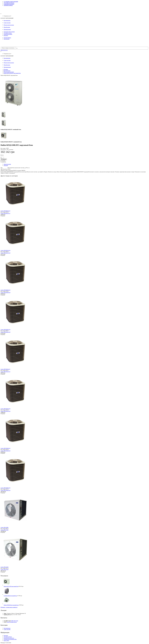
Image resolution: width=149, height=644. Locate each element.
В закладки (3, 160)
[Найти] (17, 48)
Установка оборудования (9, 31)
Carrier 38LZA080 (4, 527)
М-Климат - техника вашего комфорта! (9, 607)
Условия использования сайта (10, 639)
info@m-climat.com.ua (12, 622)
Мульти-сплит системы (9, 71)
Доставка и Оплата (8, 636)
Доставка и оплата (8, 33)
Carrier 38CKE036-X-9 (5, 250)
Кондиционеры (7, 70)
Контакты (6, 35)
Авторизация (6, 38)
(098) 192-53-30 (4, 50)
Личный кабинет (7, 37)
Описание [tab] (6, 165)
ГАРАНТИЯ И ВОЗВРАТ (9, 4)
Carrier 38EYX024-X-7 (5, 369)
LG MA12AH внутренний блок (10, 595)
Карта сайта (6, 640)
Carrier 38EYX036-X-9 (5, 408)
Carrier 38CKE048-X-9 (5, 290)
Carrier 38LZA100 (4, 567)
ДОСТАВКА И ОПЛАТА (9, 2)
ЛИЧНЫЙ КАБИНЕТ (8, 5)
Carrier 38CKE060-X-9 (5, 329)
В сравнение (3, 161)
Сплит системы (7, 629)
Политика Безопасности (9, 638)
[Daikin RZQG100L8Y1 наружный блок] (14, 110)
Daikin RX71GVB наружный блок (11, 586)
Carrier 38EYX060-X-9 (5, 487)
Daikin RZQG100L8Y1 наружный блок (12, 73)
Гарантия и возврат (8, 34)
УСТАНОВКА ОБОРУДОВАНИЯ (11, 1)
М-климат (6, 69)
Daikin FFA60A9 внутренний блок (11, 605)
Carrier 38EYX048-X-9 (5, 448)
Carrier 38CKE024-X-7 (5, 210)
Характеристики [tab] (7, 164)
